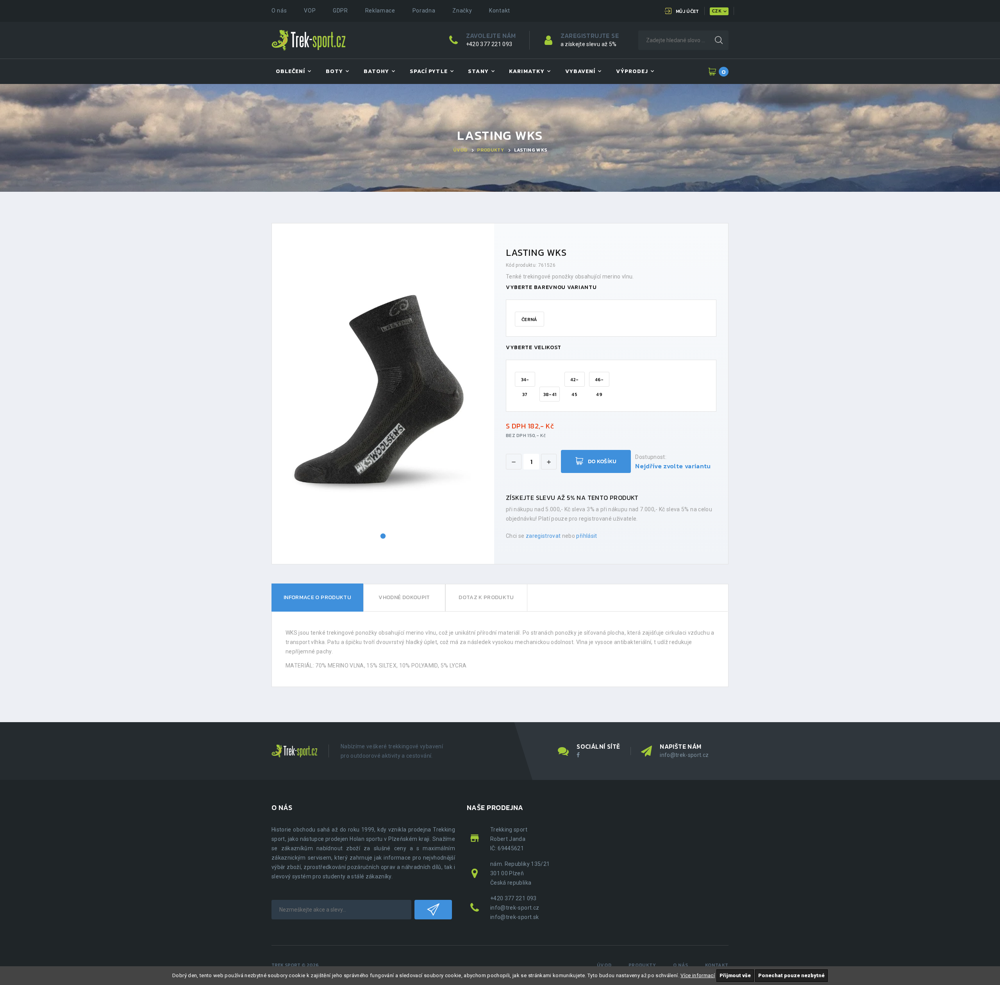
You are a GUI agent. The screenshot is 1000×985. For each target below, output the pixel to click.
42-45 (574, 381)
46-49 (599, 381)
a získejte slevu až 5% (589, 44)
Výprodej (632, 71)
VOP (310, 10)
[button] (383, 536)
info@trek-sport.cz (684, 755)
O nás (279, 10)
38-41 (550, 394)
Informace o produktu (317, 597)
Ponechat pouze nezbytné (791, 975)
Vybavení (580, 71)
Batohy (376, 71)
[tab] (317, 598)
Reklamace (380, 10)
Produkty (490, 149)
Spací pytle (429, 71)
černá (529, 319)
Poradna (424, 10)
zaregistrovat (543, 536)
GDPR (340, 10)
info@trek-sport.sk (514, 917)
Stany (478, 71)
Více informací (697, 975)
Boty (334, 71)
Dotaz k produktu (486, 597)
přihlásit (586, 536)
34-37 (525, 381)
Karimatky (526, 71)
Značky (462, 10)
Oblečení (290, 71)
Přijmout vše (735, 975)
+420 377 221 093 (489, 44)
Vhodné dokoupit (404, 597)
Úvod (460, 149)
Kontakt (499, 10)
